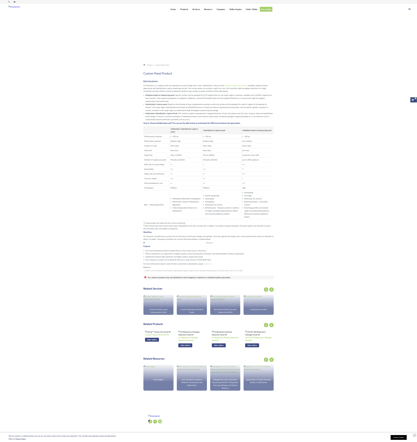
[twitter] (155, 422)
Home (173, 9)
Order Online (251, 9)
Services (196, 9)
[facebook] (150, 421)
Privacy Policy (21, 439)
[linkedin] (160, 421)
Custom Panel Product (162, 65)
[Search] (409, 9)
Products (184, 9)
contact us (208, 264)
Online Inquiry (235, 9)
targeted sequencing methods (236, 85)
